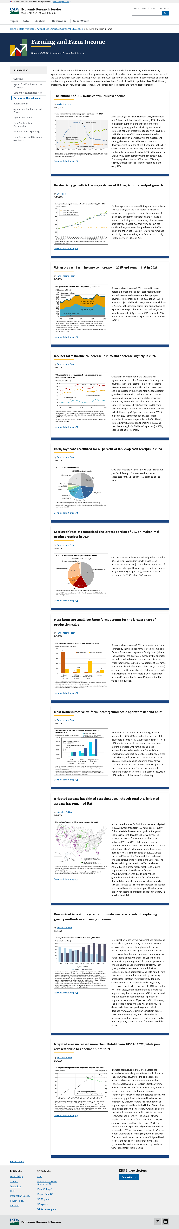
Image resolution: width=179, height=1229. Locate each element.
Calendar (136, 8)
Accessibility (16, 1176)
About (144, 8)
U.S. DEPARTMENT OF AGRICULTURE (38, 13)
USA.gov (41, 1204)
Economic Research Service (41, 9)
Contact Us (164, 8)
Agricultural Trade (22, 117)
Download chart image (65, 161)
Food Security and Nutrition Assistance (27, 138)
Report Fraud (44, 1194)
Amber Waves (81, 21)
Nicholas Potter (64, 811)
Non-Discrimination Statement (47, 1183)
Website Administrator (74, 53)
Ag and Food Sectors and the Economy (27, 86)
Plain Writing (43, 1189)
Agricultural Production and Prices (27, 111)
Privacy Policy (17, 1200)
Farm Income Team (66, 275)
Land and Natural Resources (27, 92)
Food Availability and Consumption (23, 124)
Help (12, 1191)
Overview (18, 78)
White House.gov (45, 1209)
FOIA (39, 1176)
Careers (153, 8)
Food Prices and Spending (26, 131)
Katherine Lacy (64, 104)
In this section (20, 69)
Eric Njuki (61, 193)
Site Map (14, 1205)
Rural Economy (21, 103)
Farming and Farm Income (27, 98)
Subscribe (127, 1177)
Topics (14, 21)
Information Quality (20, 1195)
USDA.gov (42, 1199)
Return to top (17, 1161)
